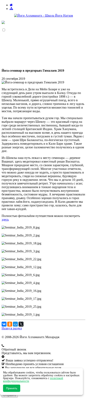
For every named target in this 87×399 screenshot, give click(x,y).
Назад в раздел (12, 328)
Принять (11, 388)
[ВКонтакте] (4, 324)
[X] (21, 324)
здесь (5, 219)
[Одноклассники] (9, 324)
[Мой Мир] (15, 324)
